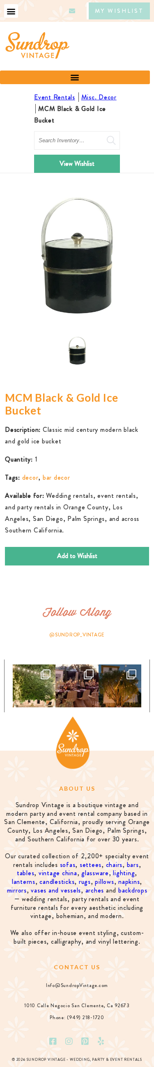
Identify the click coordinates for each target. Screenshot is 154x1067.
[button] (11, 11)
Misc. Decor (99, 97)
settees (90, 864)
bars (133, 864)
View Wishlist (77, 163)
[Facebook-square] (53, 1041)
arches (94, 890)
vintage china (58, 873)
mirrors (17, 890)
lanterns (23, 881)
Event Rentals (54, 97)
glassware (95, 873)
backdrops (132, 890)
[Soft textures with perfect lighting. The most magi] (34, 685)
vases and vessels (56, 890)
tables (25, 873)
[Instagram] (69, 1041)
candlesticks (56, 881)
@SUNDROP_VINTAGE (77, 634)
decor (30, 477)
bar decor (56, 477)
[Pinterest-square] (85, 1041)
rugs (85, 881)
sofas (68, 864)
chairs (114, 864)
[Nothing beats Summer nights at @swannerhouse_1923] (120, 685)
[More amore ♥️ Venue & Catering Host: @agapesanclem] (76, 685)
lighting (124, 873)
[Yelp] (101, 1041)
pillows (104, 881)
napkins (129, 881)
